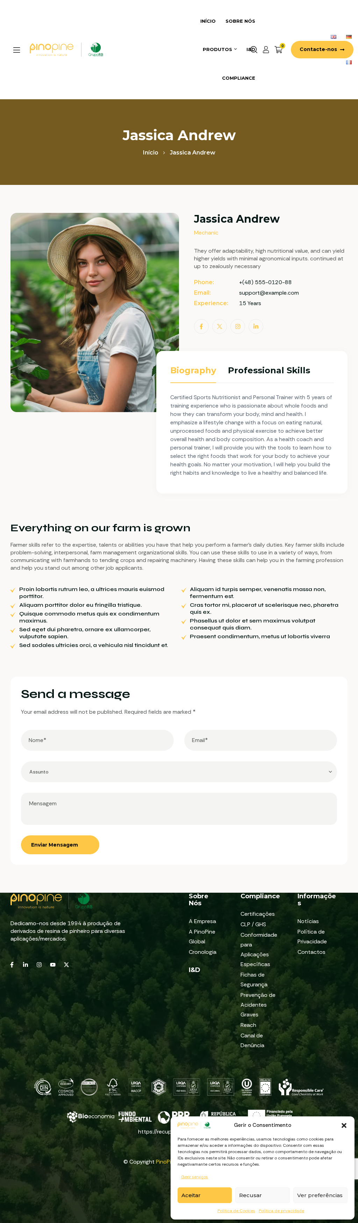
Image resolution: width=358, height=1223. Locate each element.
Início (150, 152)
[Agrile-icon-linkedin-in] (25, 964)
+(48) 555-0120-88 (265, 282)
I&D (194, 970)
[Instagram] (39, 964)
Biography (193, 370)
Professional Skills (269, 370)
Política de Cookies (236, 1211)
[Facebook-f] (12, 964)
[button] (344, 1125)
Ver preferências (320, 1195)
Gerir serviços (194, 1177)
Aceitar (191, 1195)
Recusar (250, 1195)
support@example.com (269, 292)
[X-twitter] (66, 964)
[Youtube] (53, 964)
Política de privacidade (281, 1211)
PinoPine (166, 1161)
